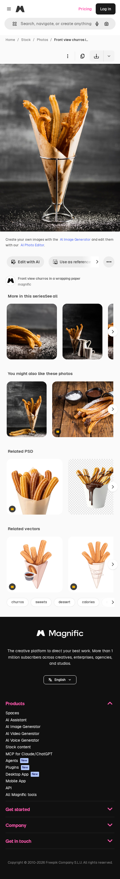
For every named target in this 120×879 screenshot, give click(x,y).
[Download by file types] (108, 56)
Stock (26, 40)
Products (15, 703)
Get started (18, 809)
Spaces (12, 712)
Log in (105, 8)
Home (10, 40)
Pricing (85, 8)
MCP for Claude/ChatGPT (29, 753)
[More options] (67, 56)
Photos (42, 40)
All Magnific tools (21, 794)
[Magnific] (60, 634)
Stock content (18, 746)
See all (51, 296)
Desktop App (22, 774)
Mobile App (16, 780)
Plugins (17, 767)
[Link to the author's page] (11, 282)
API (9, 787)
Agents (16, 760)
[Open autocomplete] (12, 24)
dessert (64, 602)
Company (16, 825)
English (60, 680)
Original (36, 74)
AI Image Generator (75, 239)
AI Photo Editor (32, 245)
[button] (60, 679)
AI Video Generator (22, 733)
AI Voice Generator (22, 740)
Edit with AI (29, 261)
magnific (24, 284)
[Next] (97, 261)
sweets (41, 602)
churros (17, 602)
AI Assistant (16, 719)
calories (88, 602)
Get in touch (18, 841)
